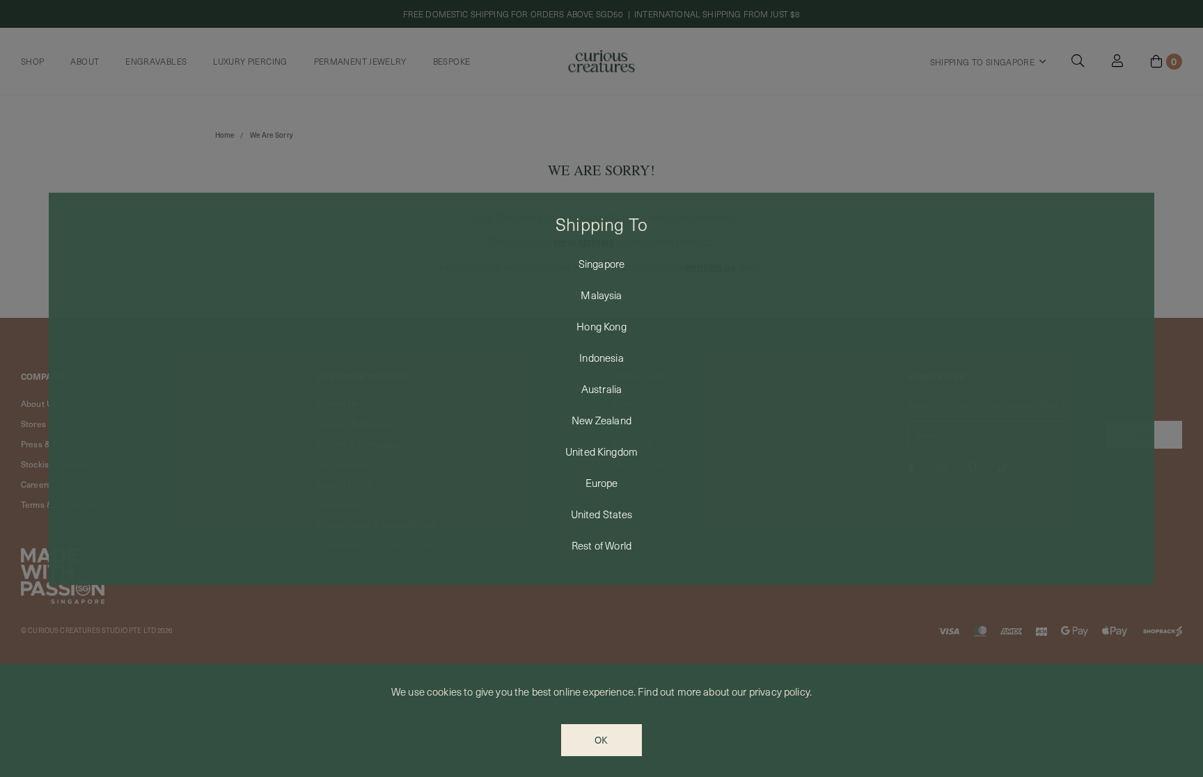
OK (601, 739)
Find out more (669, 691)
